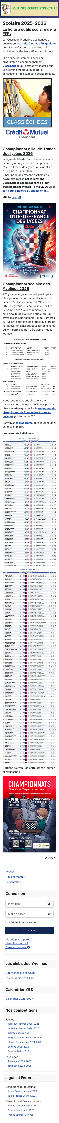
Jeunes (9, 1019)
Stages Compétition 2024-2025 (25, 1042)
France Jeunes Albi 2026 (21, 1110)
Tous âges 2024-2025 (19, 1065)
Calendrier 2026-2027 (19, 998)
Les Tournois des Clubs (19, 978)
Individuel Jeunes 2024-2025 (23, 1028)
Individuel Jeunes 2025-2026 (23, 1023)
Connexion (29, 930)
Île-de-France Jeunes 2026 (22, 1091)
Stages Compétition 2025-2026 (25, 1037)
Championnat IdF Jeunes (20, 1086)
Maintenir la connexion (23, 922)
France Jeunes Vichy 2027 (22, 1105)
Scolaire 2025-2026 (18, 1046)
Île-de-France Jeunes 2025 (22, 1095)
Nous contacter (15, 876)
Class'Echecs (11, 65)
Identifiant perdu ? (16, 943)
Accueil (9, 871)
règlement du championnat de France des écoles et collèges (29, 412)
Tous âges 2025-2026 (19, 1061)
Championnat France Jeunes (23, 1101)
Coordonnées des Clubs (20, 972)
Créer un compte (16, 947)
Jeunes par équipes (18, 1032)
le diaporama (24, 422)
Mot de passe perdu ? (18, 939)
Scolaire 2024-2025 (18, 1051)
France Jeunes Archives (20, 1114)
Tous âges (11, 1057)
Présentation (13, 882)
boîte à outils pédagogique (39, 43)
